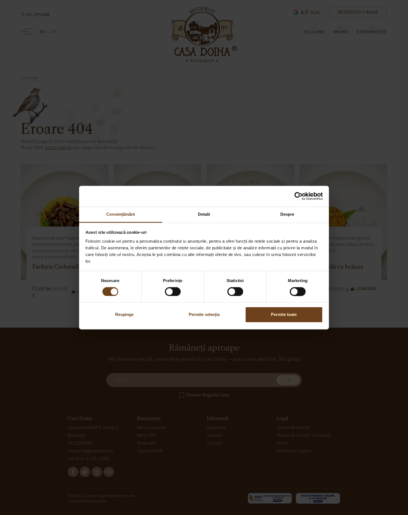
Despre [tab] (287, 214)
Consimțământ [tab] (120, 214)
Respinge (124, 314)
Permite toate (284, 314)
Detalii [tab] (204, 214)
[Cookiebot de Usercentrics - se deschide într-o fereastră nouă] (298, 196)
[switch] (173, 291)
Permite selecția (204, 314)
